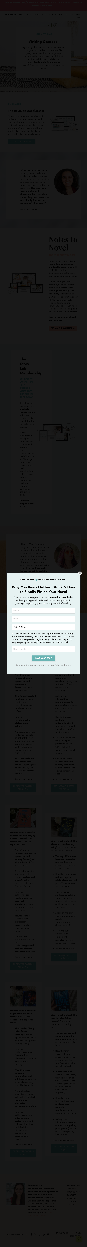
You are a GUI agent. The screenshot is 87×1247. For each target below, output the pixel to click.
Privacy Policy (53, 665)
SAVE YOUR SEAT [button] (43, 658)
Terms (68, 665)
